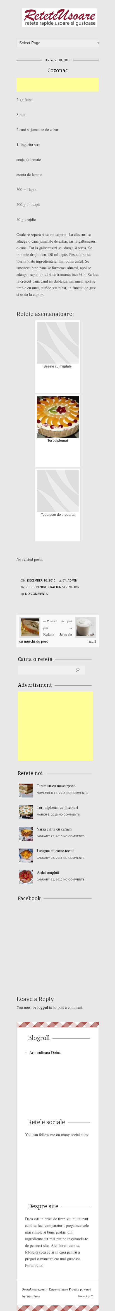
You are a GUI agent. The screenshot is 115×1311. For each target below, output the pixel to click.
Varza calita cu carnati (54, 829)
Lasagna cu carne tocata (55, 850)
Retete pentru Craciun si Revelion (53, 587)
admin (72, 580)
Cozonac (57, 70)
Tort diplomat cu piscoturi (57, 807)
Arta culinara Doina (45, 1052)
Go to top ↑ (85, 1296)
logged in (44, 1007)
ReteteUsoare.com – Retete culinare (59, 17)
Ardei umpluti (48, 872)
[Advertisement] (65, 85)
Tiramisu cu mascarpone (56, 785)
